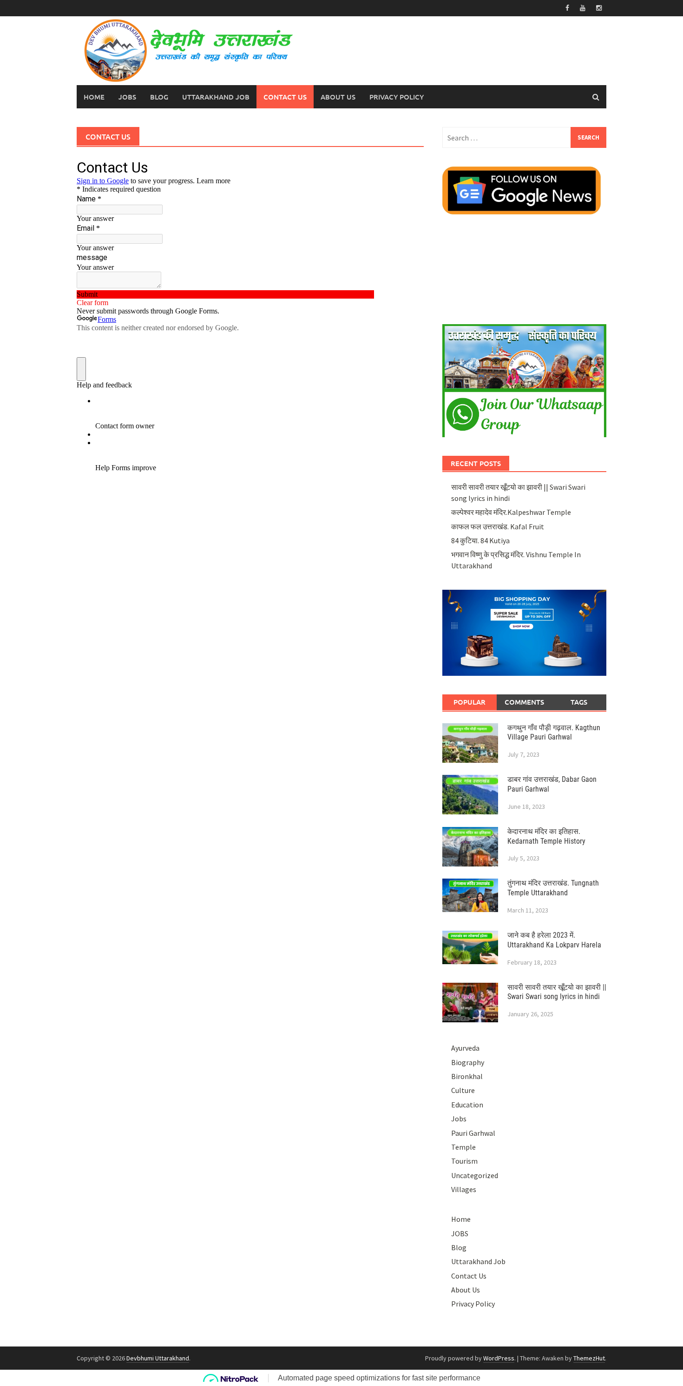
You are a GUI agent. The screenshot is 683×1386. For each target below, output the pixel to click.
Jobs (458, 1118)
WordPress (498, 1358)
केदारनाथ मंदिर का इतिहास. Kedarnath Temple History (546, 836)
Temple (463, 1147)
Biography (467, 1062)
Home (94, 96)
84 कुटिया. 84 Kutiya (480, 540)
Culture (463, 1090)
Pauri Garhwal (473, 1133)
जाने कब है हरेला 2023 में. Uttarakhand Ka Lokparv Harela (554, 940)
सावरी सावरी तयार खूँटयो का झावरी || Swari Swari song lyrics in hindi (556, 992)
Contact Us (285, 96)
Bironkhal (467, 1076)
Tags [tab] (579, 701)
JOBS (127, 96)
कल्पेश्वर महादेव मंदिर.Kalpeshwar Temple (511, 512)
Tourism (464, 1161)
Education (467, 1104)
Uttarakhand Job (216, 96)
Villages (463, 1189)
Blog (159, 96)
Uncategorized (474, 1175)
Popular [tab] (469, 701)
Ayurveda (465, 1048)
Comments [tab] (524, 701)
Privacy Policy (396, 96)
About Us (338, 96)
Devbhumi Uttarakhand (157, 1358)
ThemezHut (589, 1358)
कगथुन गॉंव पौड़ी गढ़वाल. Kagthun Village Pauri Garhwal (553, 732)
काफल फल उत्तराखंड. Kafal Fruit (497, 526)
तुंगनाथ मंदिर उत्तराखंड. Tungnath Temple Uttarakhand (553, 888)
